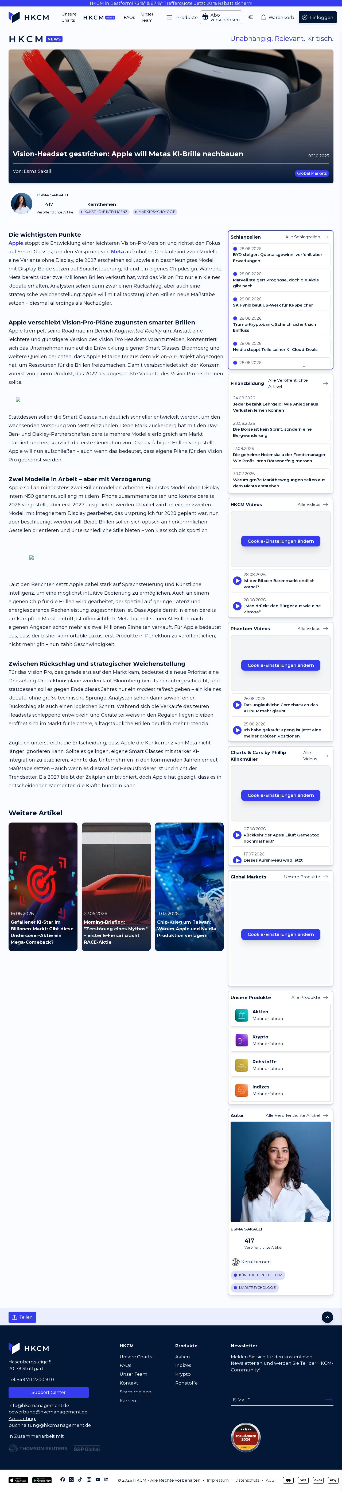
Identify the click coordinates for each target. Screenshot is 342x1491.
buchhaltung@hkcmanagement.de (50, 1425)
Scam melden (135, 1391)
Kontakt (129, 1383)
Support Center (49, 1392)
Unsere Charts (136, 1356)
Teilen (26, 1317)
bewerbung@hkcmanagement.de (48, 1411)
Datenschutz (247, 1480)
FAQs (125, 1365)
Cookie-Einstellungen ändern (281, 541)
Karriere (129, 1400)
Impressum (218, 1480)
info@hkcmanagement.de (39, 1405)
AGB (270, 1480)
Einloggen (321, 17)
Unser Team (133, 1374)
